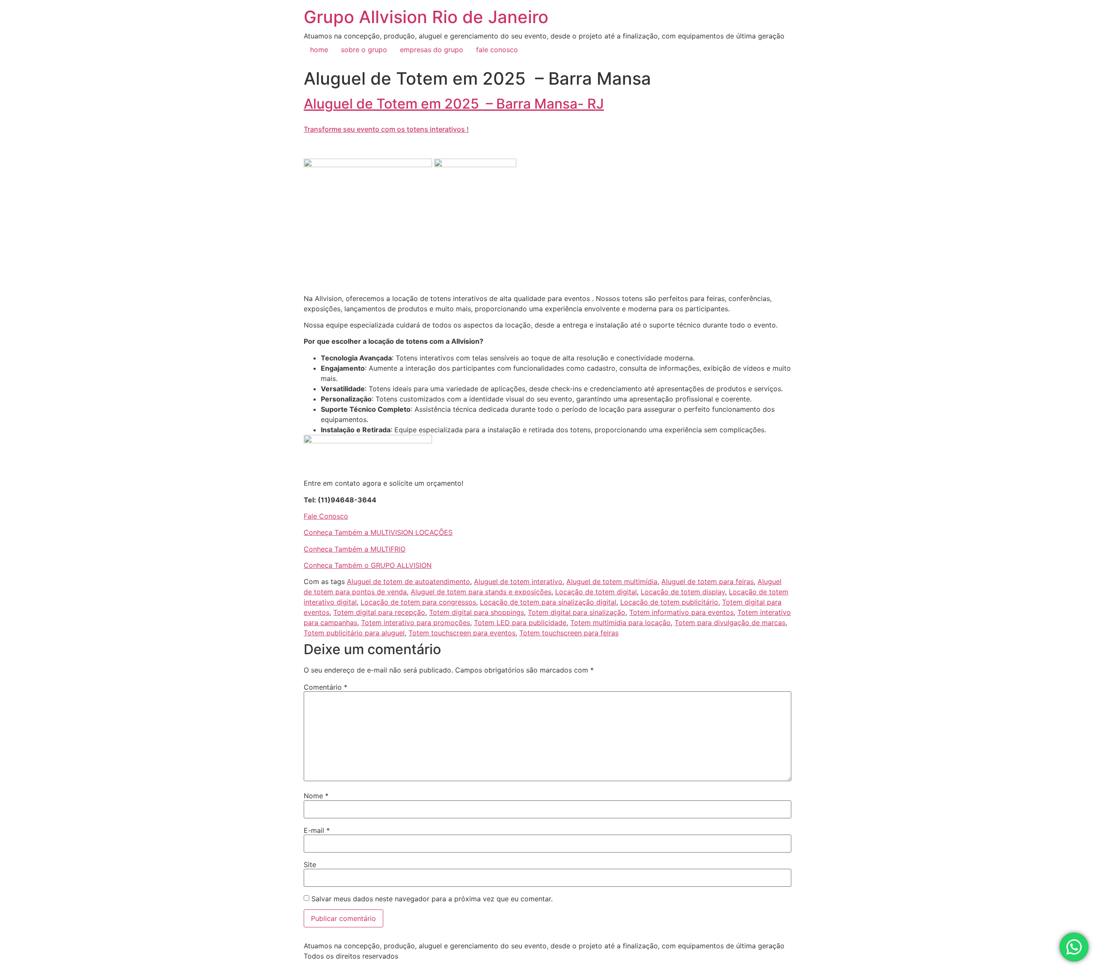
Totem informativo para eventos (681, 612)
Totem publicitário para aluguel (354, 633)
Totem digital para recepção (379, 612)
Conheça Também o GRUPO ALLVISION (368, 565)
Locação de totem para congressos (418, 602)
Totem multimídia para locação (620, 622)
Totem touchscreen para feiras (569, 633)
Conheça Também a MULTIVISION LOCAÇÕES (378, 532)
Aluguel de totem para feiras (707, 581)
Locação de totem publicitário (669, 602)
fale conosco (497, 49)
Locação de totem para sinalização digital (548, 602)
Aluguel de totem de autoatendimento (408, 581)
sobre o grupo (364, 49)
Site (310, 864)
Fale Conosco (326, 516)
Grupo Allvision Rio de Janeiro (426, 16)
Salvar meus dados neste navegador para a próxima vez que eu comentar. (432, 898)
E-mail (317, 830)
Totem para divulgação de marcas (730, 622)
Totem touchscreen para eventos (461, 633)
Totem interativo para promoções (415, 622)
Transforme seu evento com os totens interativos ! (386, 129)
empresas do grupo (431, 49)
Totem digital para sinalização (576, 612)
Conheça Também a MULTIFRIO (354, 549)
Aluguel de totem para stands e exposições (481, 591)
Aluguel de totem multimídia (611, 581)
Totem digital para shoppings (476, 612)
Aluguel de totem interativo (518, 581)
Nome (316, 795)
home (319, 49)
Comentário (325, 687)
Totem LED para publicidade (520, 622)
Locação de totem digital (596, 591)
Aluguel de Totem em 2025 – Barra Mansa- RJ (454, 103)
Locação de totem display (683, 591)
